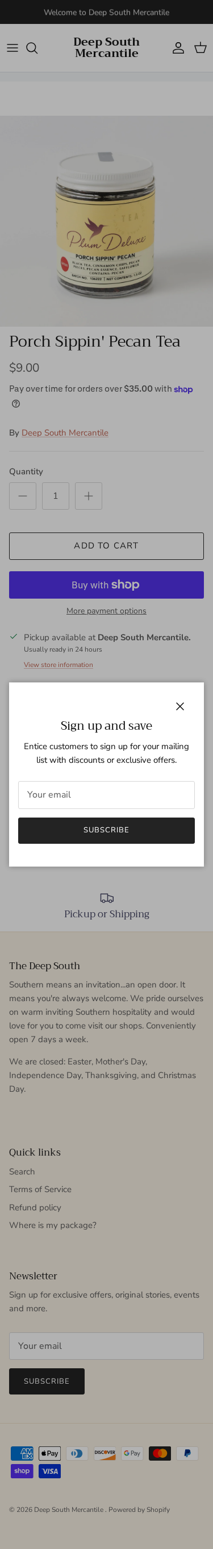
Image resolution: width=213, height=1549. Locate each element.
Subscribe (106, 830)
